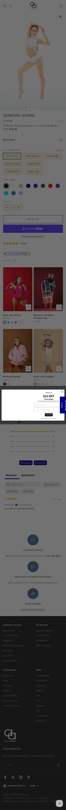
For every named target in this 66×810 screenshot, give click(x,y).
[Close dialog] (62, 391)
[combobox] (36, 409)
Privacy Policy (54, 418)
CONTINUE (49, 414)
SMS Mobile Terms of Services (46, 418)
